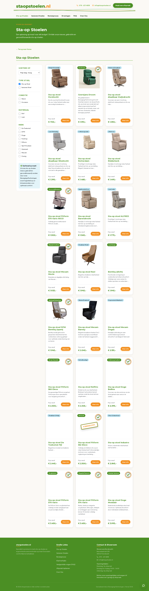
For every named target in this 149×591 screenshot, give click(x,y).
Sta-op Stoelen (22, 16)
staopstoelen (33, 6)
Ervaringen (66, 16)
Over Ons (83, 16)
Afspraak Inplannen (63, 568)
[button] (59, 95)
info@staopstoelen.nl (103, 5)
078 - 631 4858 (84, 5)
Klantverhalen (61, 561)
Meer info (66, 120)
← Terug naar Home (23, 49)
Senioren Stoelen (37, 16)
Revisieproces (53, 16)
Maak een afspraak (122, 5)
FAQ (75, 16)
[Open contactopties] (143, 585)
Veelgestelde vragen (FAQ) (65, 564)
